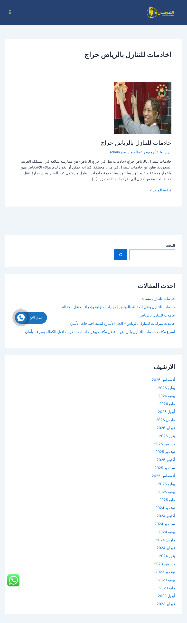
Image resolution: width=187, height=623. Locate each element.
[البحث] (120, 254)
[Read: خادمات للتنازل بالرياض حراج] (142, 108)
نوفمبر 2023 (165, 572)
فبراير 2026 (166, 428)
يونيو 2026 (166, 396)
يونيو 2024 (166, 532)
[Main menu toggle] (10, 12)
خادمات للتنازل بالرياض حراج (136, 142)
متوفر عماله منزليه (137, 152)
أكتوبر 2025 (166, 460)
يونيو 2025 (166, 492)
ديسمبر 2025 (164, 444)
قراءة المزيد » (160, 189)
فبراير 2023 (166, 604)
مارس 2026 (165, 420)
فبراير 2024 (166, 548)
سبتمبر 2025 (164, 468)
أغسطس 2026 (163, 380)
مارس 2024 (165, 540)
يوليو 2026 (166, 388)
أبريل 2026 (166, 412)
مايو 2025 (167, 500)
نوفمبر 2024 (165, 508)
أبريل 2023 (166, 596)
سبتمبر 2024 (164, 524)
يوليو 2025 (166, 484)
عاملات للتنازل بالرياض (157, 315)
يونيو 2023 (166, 580)
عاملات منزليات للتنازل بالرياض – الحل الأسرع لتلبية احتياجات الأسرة (122, 323)
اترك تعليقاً (163, 152)
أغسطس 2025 (163, 476)
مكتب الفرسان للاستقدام (127, 12)
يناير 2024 (167, 556)
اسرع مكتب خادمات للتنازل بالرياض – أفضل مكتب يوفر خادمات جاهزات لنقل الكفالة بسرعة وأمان (100, 332)
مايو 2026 (167, 404)
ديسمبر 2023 (164, 564)
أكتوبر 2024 (166, 516)
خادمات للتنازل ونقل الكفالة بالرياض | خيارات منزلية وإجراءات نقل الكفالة (118, 307)
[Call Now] (21, 318)
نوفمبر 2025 (165, 452)
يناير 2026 (167, 436)
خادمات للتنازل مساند (158, 299)
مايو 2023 (167, 588)
